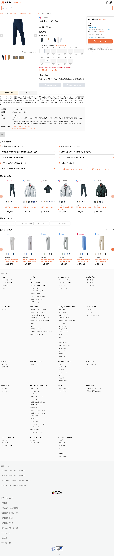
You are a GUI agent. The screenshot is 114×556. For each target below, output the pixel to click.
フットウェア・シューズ (36, 437)
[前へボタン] (1, 35)
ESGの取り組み (6, 543)
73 (47, 47)
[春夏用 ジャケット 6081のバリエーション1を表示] (24, 201)
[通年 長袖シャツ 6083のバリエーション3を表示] (100, 201)
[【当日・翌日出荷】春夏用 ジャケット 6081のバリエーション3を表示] (64, 201)
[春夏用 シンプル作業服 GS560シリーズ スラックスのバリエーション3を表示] (11, 254)
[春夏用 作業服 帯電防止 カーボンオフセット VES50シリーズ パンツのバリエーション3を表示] (47, 254)
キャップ (4, 309)
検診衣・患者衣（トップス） (38, 396)
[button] (42, 40)
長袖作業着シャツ (64, 348)
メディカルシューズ (36, 421)
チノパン (89, 312)
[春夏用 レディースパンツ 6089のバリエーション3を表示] (11, 201)
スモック (32, 326)
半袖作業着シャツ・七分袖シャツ (39, 318)
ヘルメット (62, 340)
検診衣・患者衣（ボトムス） (38, 402)
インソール (62, 351)
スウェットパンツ (64, 288)
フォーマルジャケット (8, 282)
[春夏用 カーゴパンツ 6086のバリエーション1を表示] (77, 201)
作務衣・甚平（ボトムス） (94, 391)
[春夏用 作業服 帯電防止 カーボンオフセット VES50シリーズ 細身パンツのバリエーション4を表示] (67, 254)
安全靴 (61, 334)
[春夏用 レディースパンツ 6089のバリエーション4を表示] (14, 201)
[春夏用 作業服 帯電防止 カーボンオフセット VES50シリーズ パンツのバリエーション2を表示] (44, 254)
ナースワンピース (35, 429)
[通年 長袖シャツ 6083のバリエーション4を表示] (102, 201)
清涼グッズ (62, 445)
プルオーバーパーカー (65, 280)
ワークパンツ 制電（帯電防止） (60, 223)
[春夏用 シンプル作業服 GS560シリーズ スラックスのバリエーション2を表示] (8, 254)
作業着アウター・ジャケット (38, 312)
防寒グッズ (62, 443)
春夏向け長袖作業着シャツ (37, 315)
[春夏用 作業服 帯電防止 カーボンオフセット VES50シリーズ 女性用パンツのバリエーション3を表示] (82, 254)
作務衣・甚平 (90, 385)
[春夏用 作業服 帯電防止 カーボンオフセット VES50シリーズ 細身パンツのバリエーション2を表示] (62, 254)
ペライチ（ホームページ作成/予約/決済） (14, 485)
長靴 (60, 337)
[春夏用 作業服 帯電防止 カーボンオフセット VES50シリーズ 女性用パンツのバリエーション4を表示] (85, 254)
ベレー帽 (61, 369)
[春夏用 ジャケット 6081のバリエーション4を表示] (31, 201)
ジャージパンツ (63, 391)
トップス (32, 277)
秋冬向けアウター (64, 342)
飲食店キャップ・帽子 (64, 361)
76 (53, 47)
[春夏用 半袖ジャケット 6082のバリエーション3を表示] (47, 201)
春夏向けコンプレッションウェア (39, 320)
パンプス (32, 440)
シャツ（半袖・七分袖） (37, 291)
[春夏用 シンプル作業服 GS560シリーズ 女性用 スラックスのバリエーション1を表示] (24, 254)
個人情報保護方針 (7, 518)
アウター (3, 277)
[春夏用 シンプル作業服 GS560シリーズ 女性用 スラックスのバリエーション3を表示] (29, 254)
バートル (14, 126)
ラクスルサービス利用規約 (10, 508)
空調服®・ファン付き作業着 (38, 309)
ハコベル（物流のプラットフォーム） (13, 475)
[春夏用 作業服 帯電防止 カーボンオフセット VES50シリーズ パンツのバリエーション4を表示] (49, 254)
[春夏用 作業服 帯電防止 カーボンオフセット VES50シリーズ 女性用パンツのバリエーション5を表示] (87, 254)
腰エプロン (90, 282)
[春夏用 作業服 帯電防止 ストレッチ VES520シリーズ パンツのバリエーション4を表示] (103, 254)
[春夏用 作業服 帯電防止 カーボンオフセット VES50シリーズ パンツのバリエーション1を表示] (42, 254)
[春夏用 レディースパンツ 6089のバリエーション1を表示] (6, 201)
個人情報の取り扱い (7, 523)
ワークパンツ (62, 326)
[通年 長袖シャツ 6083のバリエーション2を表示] (97, 201)
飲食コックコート (6, 361)
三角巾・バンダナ (64, 372)
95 (42, 57)
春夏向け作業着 (34, 307)
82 (64, 47)
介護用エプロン (34, 416)
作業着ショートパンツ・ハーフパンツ (41, 331)
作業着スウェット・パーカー (67, 320)
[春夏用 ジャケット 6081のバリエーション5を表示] (34, 201)
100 (48, 57)
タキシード (5, 285)
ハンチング (62, 364)
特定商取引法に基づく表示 (10, 513)
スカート (4, 440)
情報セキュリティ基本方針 (10, 528)
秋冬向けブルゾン (64, 315)
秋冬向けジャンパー (64, 318)
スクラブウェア (6, 388)
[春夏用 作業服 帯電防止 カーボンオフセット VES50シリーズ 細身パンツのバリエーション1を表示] (60, 254)
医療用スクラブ (5, 385)
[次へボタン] (35, 35)
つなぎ (32, 323)
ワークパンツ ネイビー (41, 223)
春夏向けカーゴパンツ (36, 329)
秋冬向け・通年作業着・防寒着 (67, 307)
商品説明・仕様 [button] (8, 92)
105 (53, 57)
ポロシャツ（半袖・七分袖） (38, 285)
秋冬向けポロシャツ (64, 345)
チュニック (33, 394)
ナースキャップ (34, 427)
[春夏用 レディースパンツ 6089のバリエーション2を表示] (9, 201)
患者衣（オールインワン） (37, 410)
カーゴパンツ (62, 323)
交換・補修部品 (63, 456)
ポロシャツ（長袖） (36, 282)
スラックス (90, 309)
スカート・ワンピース (7, 437)
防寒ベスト (62, 356)
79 (59, 47)
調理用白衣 (5, 367)
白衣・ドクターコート (36, 388)
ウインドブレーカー (7, 280)
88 (76, 47)
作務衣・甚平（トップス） (94, 388)
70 (42, 47)
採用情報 (4, 503)
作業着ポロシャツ (35, 302)
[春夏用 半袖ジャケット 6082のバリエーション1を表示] (42, 201)
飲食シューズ (90, 361)
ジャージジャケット (64, 388)
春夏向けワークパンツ (25, 126)
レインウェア (62, 312)
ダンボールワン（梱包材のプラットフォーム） (16, 480)
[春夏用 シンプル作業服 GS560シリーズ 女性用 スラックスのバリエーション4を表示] (31, 254)
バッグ (61, 440)
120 (65, 57)
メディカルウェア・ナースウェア (39, 385)
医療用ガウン (34, 407)
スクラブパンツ (6, 391)
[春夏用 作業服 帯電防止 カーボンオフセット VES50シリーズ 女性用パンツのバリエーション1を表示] (78, 254)
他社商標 (4, 538)
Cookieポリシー (6, 533)
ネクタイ (61, 448)
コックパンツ (34, 364)
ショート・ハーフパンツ (94, 315)
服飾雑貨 (61, 454)
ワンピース (5, 443)
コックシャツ (6, 364)
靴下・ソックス (34, 443)
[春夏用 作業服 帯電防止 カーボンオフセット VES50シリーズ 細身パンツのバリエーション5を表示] (69, 254)
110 (59, 57)
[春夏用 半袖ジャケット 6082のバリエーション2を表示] (44, 201)
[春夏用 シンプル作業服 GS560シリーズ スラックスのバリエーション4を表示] (13, 254)
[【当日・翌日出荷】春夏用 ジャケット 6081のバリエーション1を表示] (59, 201)
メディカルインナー (36, 432)
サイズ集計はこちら (61, 45)
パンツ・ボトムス (91, 307)
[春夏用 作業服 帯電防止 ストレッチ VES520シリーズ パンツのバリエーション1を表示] (96, 254)
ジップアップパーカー (65, 282)
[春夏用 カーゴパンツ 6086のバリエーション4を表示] (85, 201)
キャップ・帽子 (5, 307)
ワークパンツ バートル (7, 223)
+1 (36, 201)
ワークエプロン (63, 331)
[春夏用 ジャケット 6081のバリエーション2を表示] (26, 201)
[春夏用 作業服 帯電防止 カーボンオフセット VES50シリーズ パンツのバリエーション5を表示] (51, 254)
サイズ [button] (28, 92)
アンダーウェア (63, 329)
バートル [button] (41, 24)
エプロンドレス (91, 285)
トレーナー (62, 285)
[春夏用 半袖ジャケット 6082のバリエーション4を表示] (49, 201)
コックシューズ (91, 364)
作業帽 (61, 353)
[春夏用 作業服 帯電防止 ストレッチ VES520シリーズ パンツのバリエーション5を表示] (105, 254)
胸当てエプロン (91, 280)
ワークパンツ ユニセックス (24, 223)
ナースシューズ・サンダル (37, 424)
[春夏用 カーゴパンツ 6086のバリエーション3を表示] (82, 201)
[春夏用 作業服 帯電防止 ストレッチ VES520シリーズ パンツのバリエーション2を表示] (98, 254)
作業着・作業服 (16, 128)
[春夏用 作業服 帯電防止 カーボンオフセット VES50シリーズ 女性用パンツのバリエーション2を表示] (80, 254)
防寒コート (62, 309)
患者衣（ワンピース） (36, 405)
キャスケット (62, 367)
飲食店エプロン (90, 277)
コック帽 (61, 378)
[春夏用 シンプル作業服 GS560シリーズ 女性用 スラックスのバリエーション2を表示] (26, 254)
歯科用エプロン (34, 418)
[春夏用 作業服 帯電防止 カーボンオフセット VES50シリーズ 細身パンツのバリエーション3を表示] (65, 254)
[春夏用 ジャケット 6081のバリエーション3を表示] (29, 201)
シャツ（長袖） (34, 288)
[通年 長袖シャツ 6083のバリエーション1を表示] (95, 201)
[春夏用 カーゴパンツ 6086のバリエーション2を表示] (80, 201)
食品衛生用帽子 (63, 380)
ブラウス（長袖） (35, 293)
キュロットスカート (7, 445)
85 (70, 47)
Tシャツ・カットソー (36, 280)
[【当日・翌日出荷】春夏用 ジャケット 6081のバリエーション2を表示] (62, 201)
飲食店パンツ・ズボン (36, 361)
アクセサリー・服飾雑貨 (65, 437)
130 (70, 57)
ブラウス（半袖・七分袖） (37, 296)
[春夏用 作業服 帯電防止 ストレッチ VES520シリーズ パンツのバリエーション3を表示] (100, 254)
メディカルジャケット (36, 391)
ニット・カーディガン (36, 299)
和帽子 (61, 375)
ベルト (61, 451)
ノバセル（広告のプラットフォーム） (13, 470)
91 (81, 47)
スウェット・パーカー (64, 277)
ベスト (4, 288)
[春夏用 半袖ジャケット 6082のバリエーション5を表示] (52, 201)
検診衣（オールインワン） (37, 413)
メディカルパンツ (35, 399)
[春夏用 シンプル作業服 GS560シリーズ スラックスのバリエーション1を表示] (6, 254)
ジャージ (60, 385)
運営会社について (7, 498)
